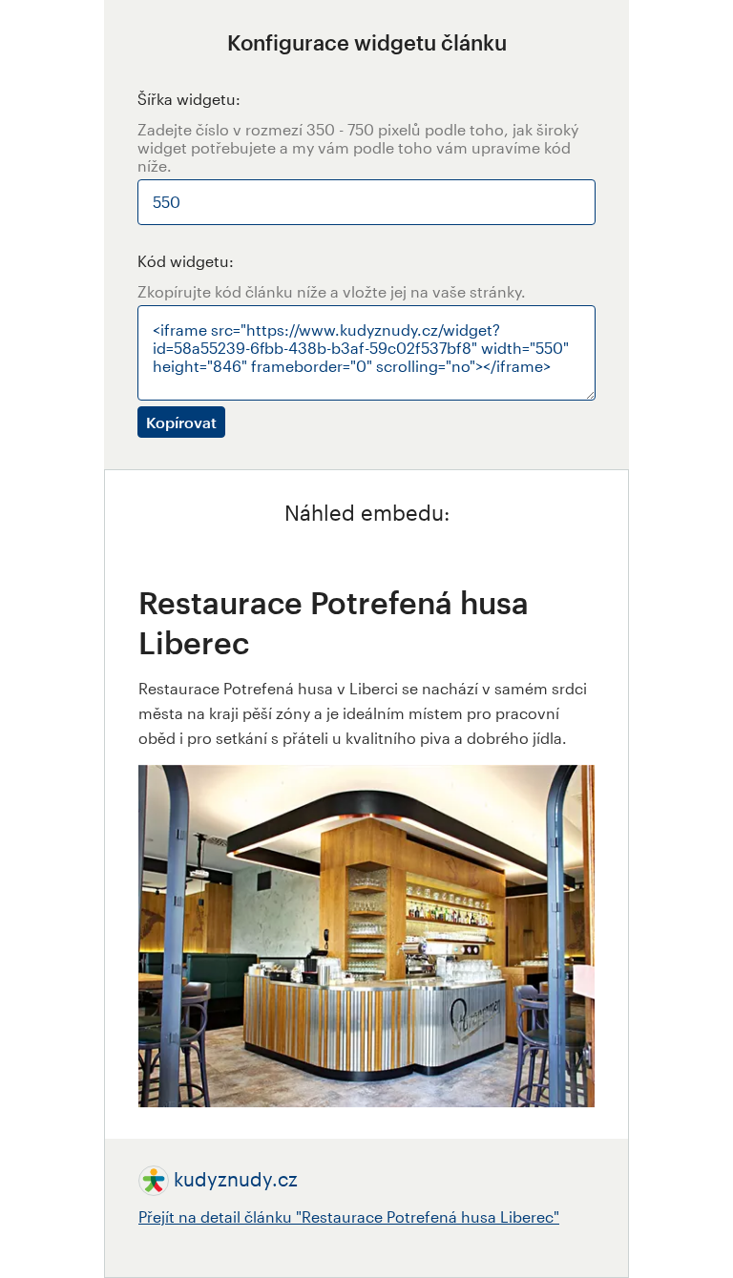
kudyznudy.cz (236, 1178)
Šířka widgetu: (189, 99)
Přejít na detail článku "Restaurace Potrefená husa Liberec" (348, 1216)
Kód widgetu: (185, 261)
